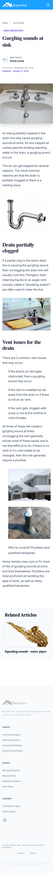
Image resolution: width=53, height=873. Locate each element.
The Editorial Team (11, 806)
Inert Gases (7, 786)
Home (5, 23)
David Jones (17, 60)
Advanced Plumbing (12, 745)
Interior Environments (12, 750)
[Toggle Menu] (48, 4)
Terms (33, 853)
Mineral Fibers (9, 775)
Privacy (21, 853)
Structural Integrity (11, 734)
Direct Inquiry (8, 811)
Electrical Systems (11, 740)
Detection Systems (11, 781)
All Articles (18, 23)
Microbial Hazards (11, 770)
